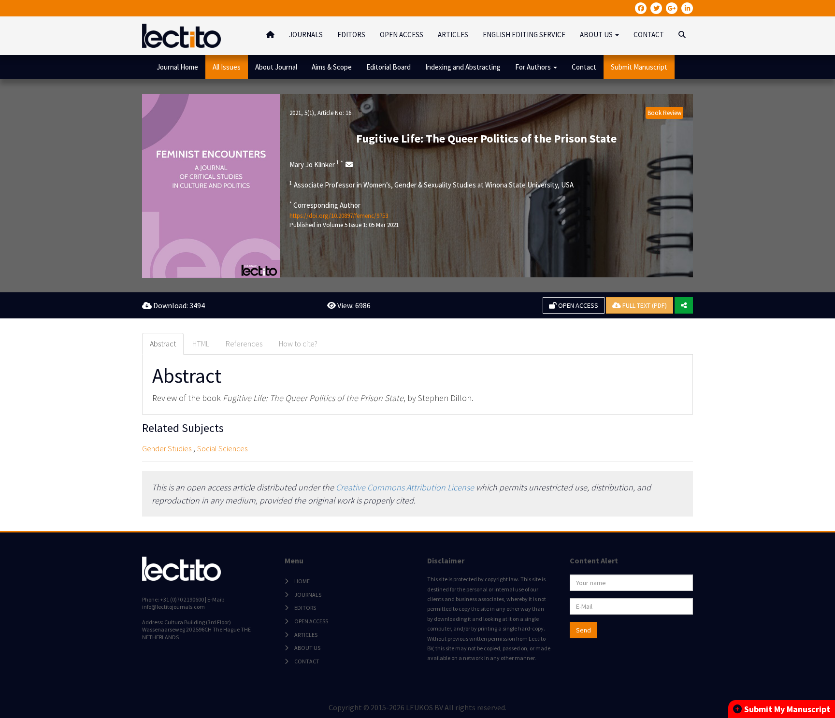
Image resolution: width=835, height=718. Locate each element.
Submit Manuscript (639, 67)
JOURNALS (306, 34)
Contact (584, 67)
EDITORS (351, 34)
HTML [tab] (200, 343)
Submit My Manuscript (787, 709)
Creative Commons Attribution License (405, 487)
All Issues (227, 67)
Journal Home (177, 67)
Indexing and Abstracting (463, 67)
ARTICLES (453, 34)
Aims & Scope (332, 67)
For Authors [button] (533, 67)
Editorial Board (388, 67)
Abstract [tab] (163, 343)
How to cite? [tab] (298, 343)
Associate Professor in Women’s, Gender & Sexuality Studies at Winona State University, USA (431, 184)
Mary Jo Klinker (316, 164)
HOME (302, 581)
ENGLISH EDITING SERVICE (524, 34)
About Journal (276, 67)
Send (583, 630)
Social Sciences (222, 448)
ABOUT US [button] (597, 34)
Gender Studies (166, 448)
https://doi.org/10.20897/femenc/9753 (338, 216)
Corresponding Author (324, 205)
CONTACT (648, 34)
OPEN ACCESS (401, 34)
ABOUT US (307, 647)
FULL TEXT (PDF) (644, 305)
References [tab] (244, 343)
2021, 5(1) (301, 113)
